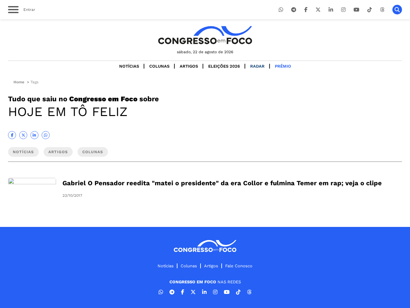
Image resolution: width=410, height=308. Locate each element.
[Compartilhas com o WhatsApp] (46, 135)
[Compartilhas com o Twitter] (23, 135)
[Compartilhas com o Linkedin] (34, 135)
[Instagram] (343, 10)
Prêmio (283, 66)
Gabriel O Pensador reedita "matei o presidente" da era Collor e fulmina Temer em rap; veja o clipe (222, 183)
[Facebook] (306, 10)
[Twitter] (318, 10)
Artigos (189, 66)
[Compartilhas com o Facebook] (12, 135)
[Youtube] (356, 10)
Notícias (129, 66)
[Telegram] (293, 10)
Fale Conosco (238, 265)
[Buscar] (397, 9)
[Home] (205, 35)
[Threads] (382, 10)
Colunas (159, 66)
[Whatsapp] (281, 10)
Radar (257, 66)
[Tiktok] (369, 10)
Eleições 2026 (224, 66)
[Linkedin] (331, 10)
